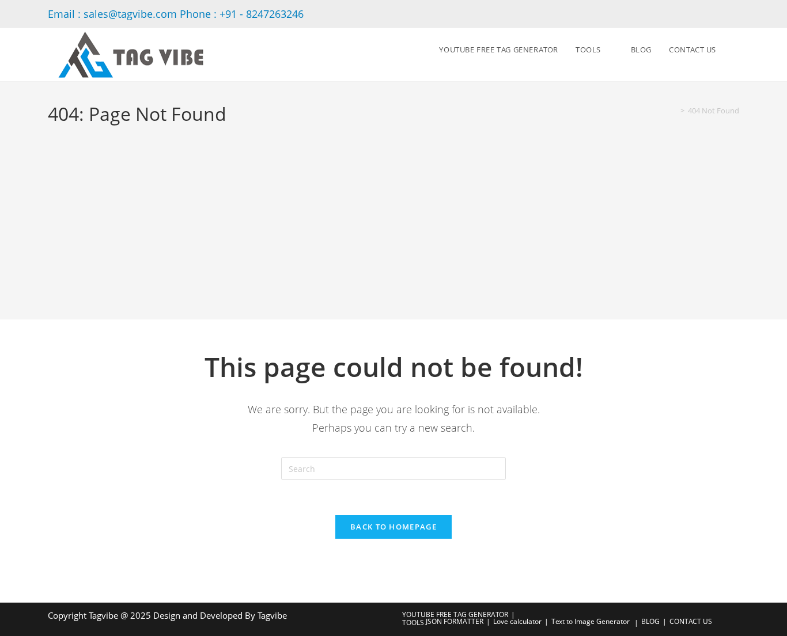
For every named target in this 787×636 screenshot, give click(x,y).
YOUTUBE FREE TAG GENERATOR (455, 614)
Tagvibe (272, 615)
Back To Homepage (393, 526)
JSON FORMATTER (454, 621)
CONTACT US (690, 621)
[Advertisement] (393, 213)
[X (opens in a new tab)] (718, 14)
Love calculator (517, 621)
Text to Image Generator (590, 621)
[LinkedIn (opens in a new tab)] (733, 14)
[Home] (674, 110)
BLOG (650, 621)
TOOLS (413, 622)
